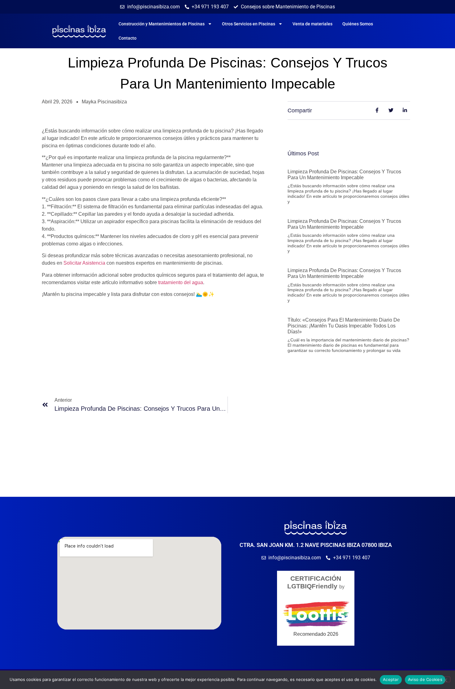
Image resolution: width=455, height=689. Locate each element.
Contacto (127, 38)
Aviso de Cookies (425, 679)
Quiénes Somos (357, 23)
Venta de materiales (312, 23)
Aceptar (391, 679)
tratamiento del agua (180, 282)
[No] (445, 679)
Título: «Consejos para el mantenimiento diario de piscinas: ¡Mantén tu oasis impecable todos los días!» (344, 325)
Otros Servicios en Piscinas (248, 23)
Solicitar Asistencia (84, 263)
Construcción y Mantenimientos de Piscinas (162, 23)
